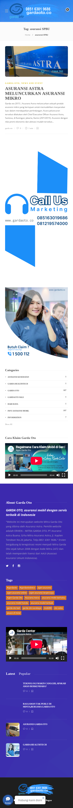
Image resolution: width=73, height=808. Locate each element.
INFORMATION (37, 417)
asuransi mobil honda (17, 602)
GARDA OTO (12, 83)
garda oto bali (13, 608)
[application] (36, 461)
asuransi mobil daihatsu (53, 597)
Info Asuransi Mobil (37, 410)
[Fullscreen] (63, 475)
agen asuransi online (17, 592)
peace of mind (13, 613)
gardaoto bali (37, 397)
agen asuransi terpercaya (41, 592)
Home (27, 35)
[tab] (10, 674)
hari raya (37, 404)
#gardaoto (12, 587)
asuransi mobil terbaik (42, 602)
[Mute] (58, 475)
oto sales (58, 608)
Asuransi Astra (32, 597)
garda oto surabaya (32, 608)
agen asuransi (44, 587)
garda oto (9, 128)
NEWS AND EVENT (32, 83)
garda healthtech (37, 383)
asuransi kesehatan (37, 377)
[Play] (9, 475)
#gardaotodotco (27, 587)
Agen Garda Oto (14, 597)
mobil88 (48, 608)
